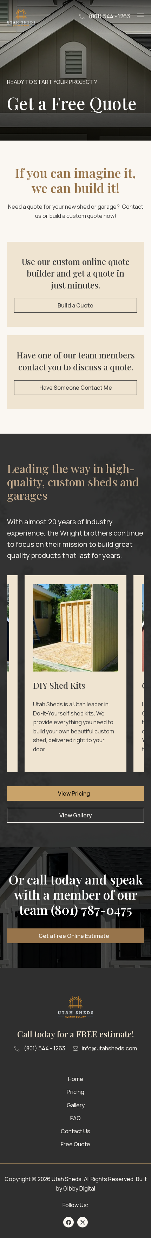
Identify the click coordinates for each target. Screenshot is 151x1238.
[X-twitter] (82, 1222)
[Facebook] (68, 1222)
